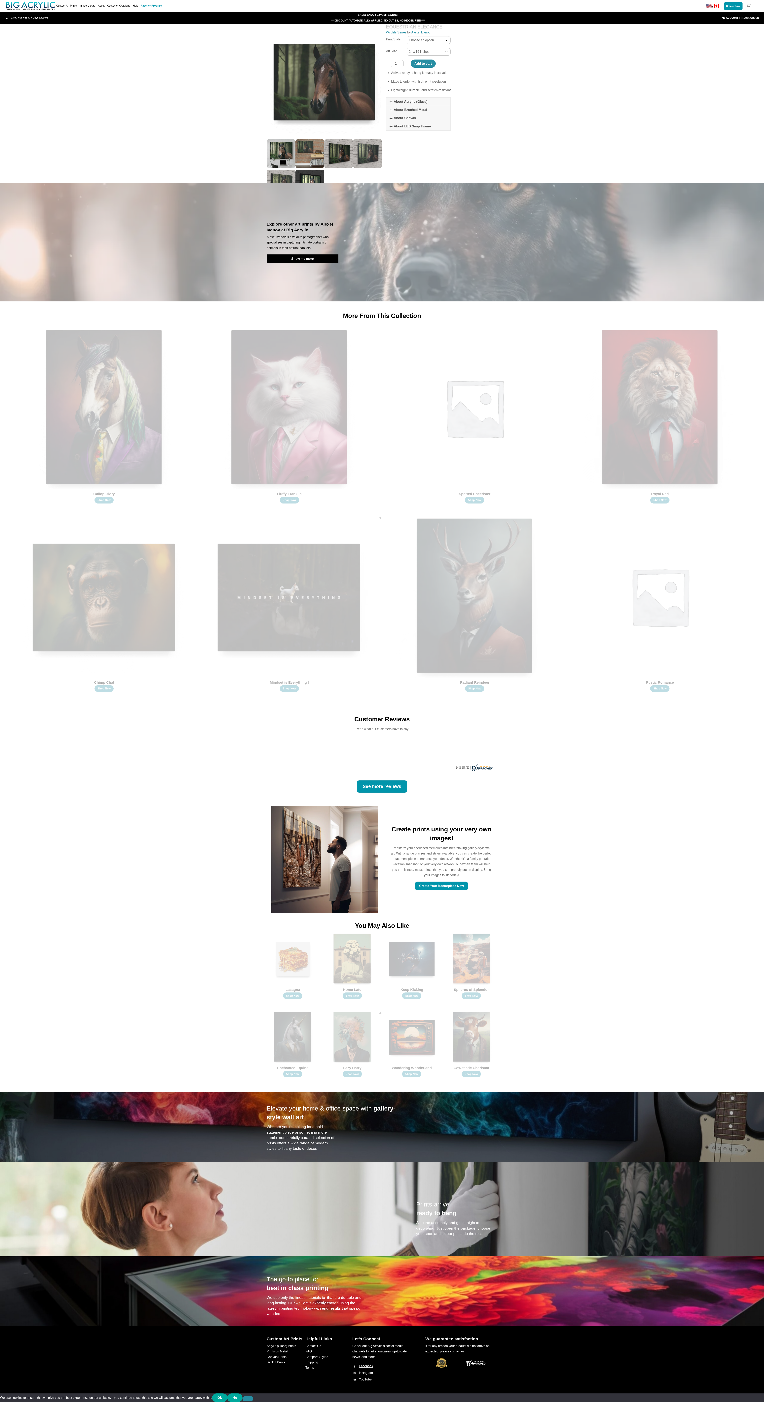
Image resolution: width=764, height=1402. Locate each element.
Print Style (393, 39)
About (101, 5)
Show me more (302, 258)
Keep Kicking (412, 990)
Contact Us (313, 1346)
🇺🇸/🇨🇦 (712, 6)
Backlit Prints (276, 1362)
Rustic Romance (660, 682)
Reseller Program (151, 5)
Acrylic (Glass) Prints (281, 1346)
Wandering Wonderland (412, 1068)
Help (135, 5)
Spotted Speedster (474, 494)
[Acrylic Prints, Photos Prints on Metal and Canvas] (30, 5)
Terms (309, 1367)
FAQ (308, 1351)
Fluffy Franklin (289, 494)
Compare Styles (316, 1357)
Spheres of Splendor (471, 990)
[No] (248, 1398)
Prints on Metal (277, 1351)
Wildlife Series (396, 32)
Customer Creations (118, 5)
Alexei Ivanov (420, 32)
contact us (457, 1351)
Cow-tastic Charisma (471, 1068)
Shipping (311, 1362)
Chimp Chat (104, 682)
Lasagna (293, 990)
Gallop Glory (104, 494)
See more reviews (382, 786)
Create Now (733, 6)
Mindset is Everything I (289, 682)
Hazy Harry (352, 1068)
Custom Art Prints (66, 5)
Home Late (352, 990)
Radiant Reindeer (474, 682)
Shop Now (104, 500)
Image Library (87, 5)
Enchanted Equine (292, 1068)
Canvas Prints (276, 1357)
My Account (730, 18)
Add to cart (423, 63)
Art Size (391, 51)
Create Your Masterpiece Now (441, 886)
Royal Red (660, 494)
